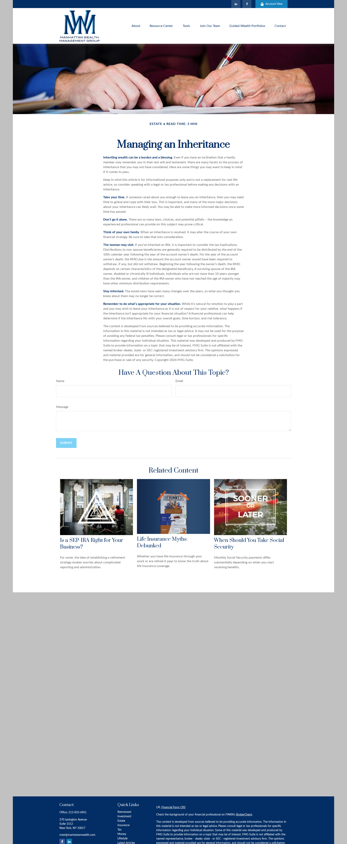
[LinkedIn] (235, 4)
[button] (136, 25)
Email (179, 381)
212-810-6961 (77, 812)
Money (121, 834)
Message (62, 407)
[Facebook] (246, 4)
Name (60, 381)
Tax (119, 829)
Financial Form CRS (173, 807)
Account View (274, 4)
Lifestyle (122, 838)
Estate (121, 820)
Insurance (123, 825)
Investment (124, 816)
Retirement (124, 812)
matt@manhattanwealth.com (77, 835)
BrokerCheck (244, 814)
